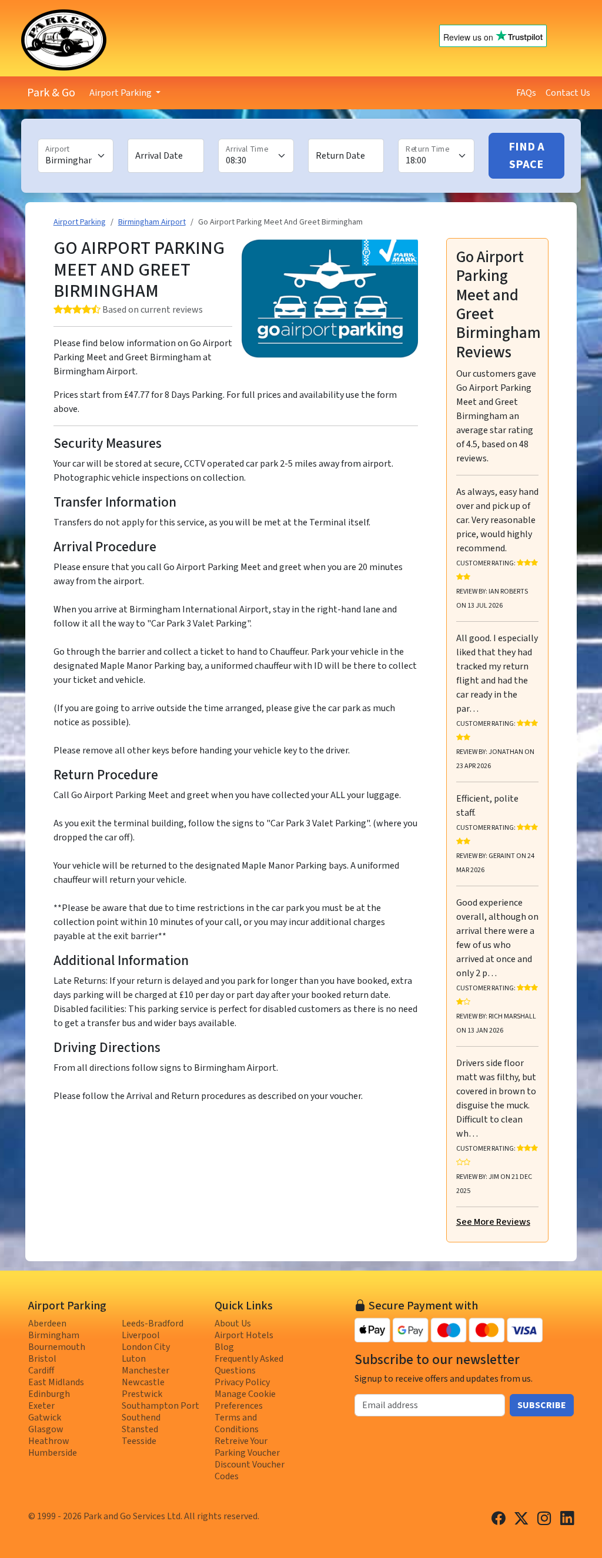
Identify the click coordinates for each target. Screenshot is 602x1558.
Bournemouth (56, 1347)
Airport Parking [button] (121, 92)
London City (146, 1347)
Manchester (145, 1370)
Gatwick (44, 1417)
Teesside (139, 1441)
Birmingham (53, 1335)
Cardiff (41, 1370)
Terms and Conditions (237, 1423)
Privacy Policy (242, 1382)
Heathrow (48, 1441)
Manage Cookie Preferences (245, 1400)
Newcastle (143, 1382)
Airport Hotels (244, 1335)
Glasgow (45, 1429)
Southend (141, 1417)
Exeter (41, 1406)
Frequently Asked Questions (249, 1364)
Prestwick (142, 1394)
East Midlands (56, 1382)
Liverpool (141, 1335)
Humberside (52, 1453)
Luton (134, 1359)
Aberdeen (47, 1323)
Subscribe (541, 1405)
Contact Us (568, 92)
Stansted (140, 1429)
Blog (224, 1347)
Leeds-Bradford (152, 1323)
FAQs (526, 92)
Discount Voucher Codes (250, 1470)
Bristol (42, 1359)
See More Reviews (493, 1221)
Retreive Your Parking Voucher (247, 1447)
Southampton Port (160, 1406)
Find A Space (526, 156)
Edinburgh (49, 1394)
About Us (233, 1323)
